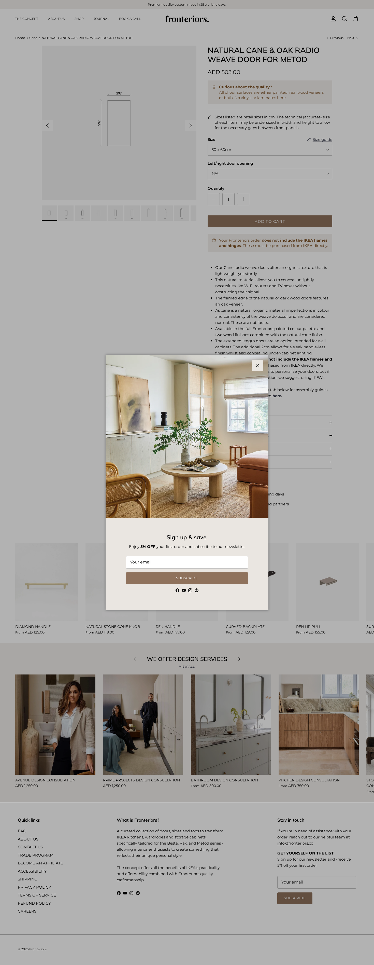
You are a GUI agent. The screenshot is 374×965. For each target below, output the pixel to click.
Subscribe (187, 578)
